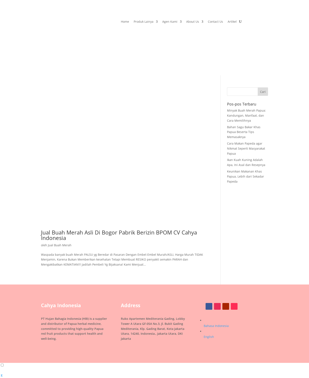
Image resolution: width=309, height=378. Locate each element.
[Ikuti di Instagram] (217, 306)
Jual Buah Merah (59, 245)
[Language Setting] (6, 365)
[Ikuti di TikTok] (234, 306)
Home (125, 22)
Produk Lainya (143, 22)
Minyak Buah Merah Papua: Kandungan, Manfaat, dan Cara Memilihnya (246, 115)
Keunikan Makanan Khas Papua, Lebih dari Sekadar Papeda (245, 176)
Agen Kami (169, 22)
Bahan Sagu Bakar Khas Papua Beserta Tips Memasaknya (243, 132)
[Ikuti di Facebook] (209, 306)
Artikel (232, 22)
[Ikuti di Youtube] (225, 306)
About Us (192, 22)
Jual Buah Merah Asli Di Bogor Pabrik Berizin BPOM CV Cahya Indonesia (119, 235)
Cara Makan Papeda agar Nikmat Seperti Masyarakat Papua (246, 148)
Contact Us (215, 22)
